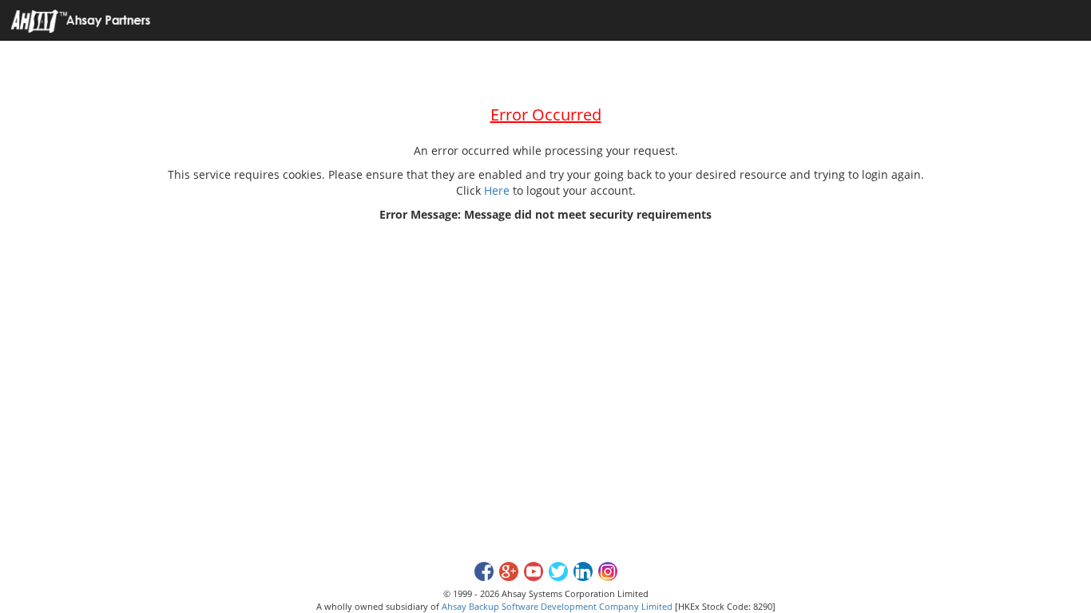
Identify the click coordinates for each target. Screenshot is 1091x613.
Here (497, 190)
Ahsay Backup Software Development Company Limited (557, 606)
